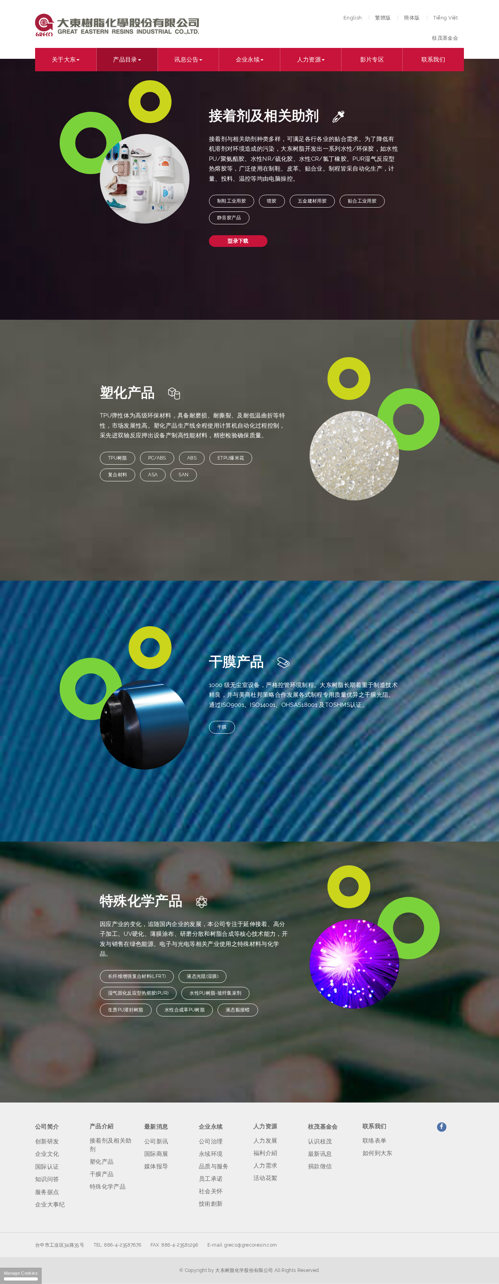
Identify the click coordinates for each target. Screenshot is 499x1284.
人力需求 (265, 1165)
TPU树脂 (117, 458)
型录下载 (238, 241)
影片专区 (372, 59)
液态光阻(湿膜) (202, 976)
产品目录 (125, 59)
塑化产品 (101, 1161)
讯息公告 (186, 59)
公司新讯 (156, 1141)
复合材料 (117, 474)
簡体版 (411, 18)
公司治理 (211, 1141)
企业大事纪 (50, 1204)
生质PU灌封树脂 (125, 1010)
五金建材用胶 (312, 201)
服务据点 (47, 1192)
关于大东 (64, 59)
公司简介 (47, 1126)
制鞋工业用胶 (231, 201)
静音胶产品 (229, 217)
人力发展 (265, 1140)
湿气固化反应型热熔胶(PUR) (138, 993)
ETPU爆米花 (231, 458)
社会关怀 (211, 1191)
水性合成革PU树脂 (185, 1010)
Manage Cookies (21, 1273)
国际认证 (47, 1166)
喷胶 (272, 201)
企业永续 (248, 59)
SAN (183, 474)
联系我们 (433, 59)
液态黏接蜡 (238, 1010)
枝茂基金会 (445, 38)
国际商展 (156, 1153)
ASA (152, 474)
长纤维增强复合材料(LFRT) (137, 976)
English (352, 18)
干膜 (222, 727)
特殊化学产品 (108, 1186)
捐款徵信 (320, 1166)
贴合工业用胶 (362, 201)
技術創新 (211, 1203)
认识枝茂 (320, 1141)
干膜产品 (101, 1174)
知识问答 (47, 1179)
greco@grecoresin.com (250, 1245)
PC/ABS (157, 458)
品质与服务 (214, 1166)
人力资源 (309, 59)
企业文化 (47, 1153)
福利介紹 (265, 1153)
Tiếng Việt (445, 18)
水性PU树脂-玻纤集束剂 (215, 993)
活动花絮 (265, 1178)
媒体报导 (156, 1166)
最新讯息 (320, 1153)
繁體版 (383, 18)
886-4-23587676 (122, 1245)
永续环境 (211, 1153)
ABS (191, 458)
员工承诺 (211, 1178)
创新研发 (47, 1141)
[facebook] (441, 1127)
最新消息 (156, 1126)
